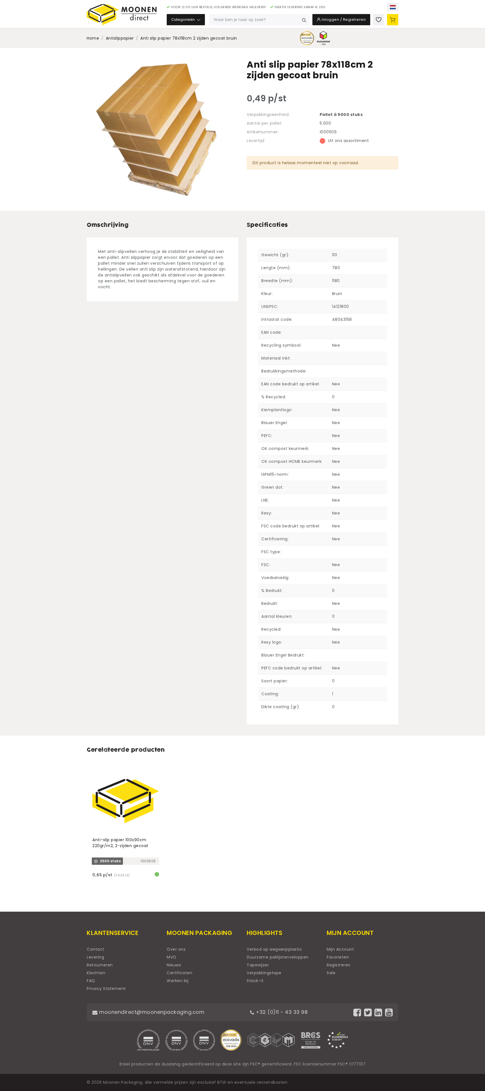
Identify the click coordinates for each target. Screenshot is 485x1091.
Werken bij (177, 980)
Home (93, 38)
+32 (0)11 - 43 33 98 (281, 1011)
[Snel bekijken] (157, 770)
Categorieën (183, 19)
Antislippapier (120, 38)
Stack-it (255, 980)
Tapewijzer (258, 965)
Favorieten (338, 957)
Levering (95, 957)
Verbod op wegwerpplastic (274, 949)
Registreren (339, 965)
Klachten (96, 973)
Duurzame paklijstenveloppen (278, 957)
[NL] (392, 7)
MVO (172, 957)
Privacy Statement (106, 988)
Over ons (176, 949)
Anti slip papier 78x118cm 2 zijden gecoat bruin (188, 38)
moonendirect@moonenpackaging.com (151, 1011)
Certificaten (179, 973)
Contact (95, 949)
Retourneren (100, 965)
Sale (331, 973)
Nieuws (174, 965)
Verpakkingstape (264, 973)
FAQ (91, 980)
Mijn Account (340, 949)
